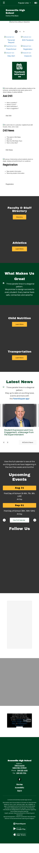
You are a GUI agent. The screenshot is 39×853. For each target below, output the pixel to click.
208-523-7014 (21, 773)
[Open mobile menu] (4, 3)
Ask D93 (8, 115)
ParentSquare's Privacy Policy (21, 724)
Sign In (19, 791)
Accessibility (19, 787)
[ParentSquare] (19, 823)
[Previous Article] (3, 442)
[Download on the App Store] (19, 834)
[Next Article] (7, 442)
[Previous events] (4, 520)
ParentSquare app (21, 398)
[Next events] (34, 520)
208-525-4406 (22, 770)
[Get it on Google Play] (19, 829)
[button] (24, 3)
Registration (10, 184)
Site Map (19, 784)
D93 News (9, 150)
